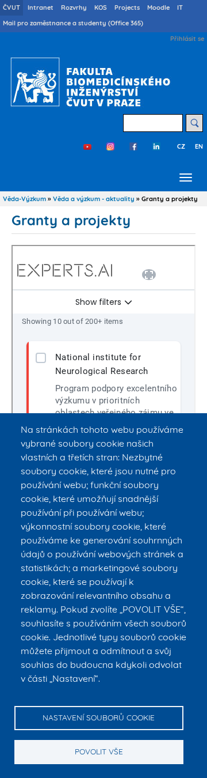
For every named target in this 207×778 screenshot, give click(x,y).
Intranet (40, 7)
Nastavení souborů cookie (99, 717)
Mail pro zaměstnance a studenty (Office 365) (73, 23)
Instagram (110, 146)
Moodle (158, 7)
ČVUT (11, 7)
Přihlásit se (187, 39)
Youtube (87, 146)
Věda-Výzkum (24, 199)
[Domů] (87, 82)
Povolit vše (99, 751)
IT (180, 7)
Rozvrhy (74, 7)
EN (199, 146)
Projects (127, 7)
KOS (100, 7)
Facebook (133, 146)
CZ (181, 146)
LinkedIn (156, 146)
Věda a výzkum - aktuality (94, 199)
